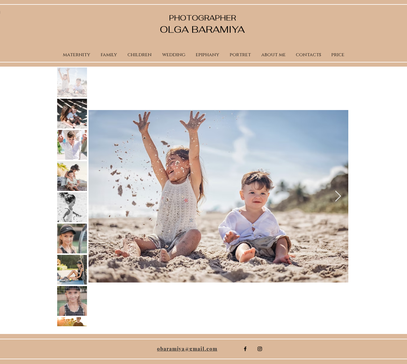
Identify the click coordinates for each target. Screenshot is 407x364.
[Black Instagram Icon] (260, 349)
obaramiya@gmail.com (187, 349)
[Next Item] (338, 196)
